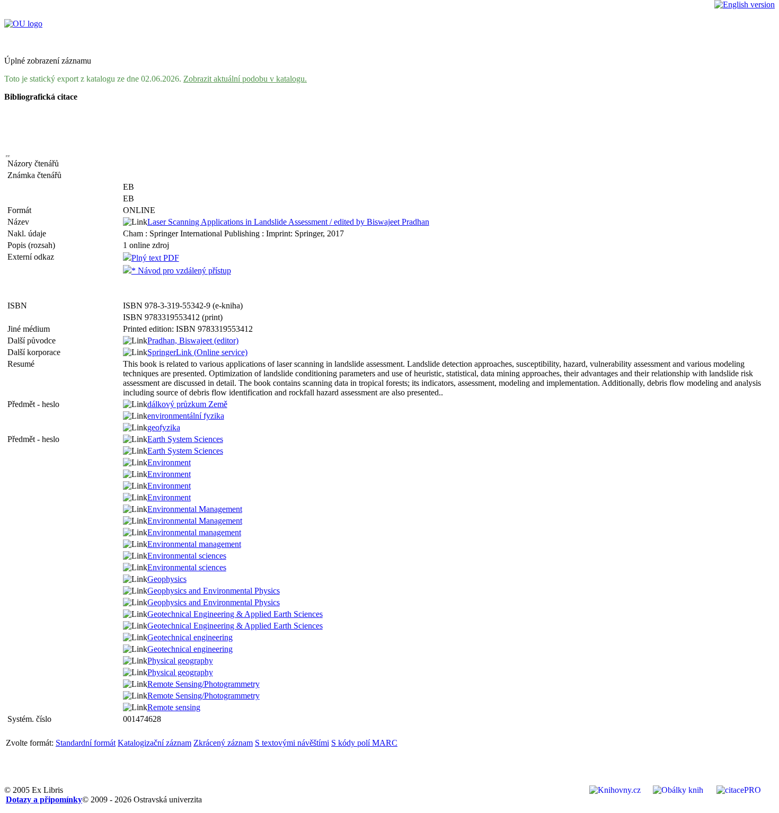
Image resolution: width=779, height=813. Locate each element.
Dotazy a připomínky (44, 799)
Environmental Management (194, 509)
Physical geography (180, 660)
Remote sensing (173, 707)
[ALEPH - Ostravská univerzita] (23, 23)
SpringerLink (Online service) (197, 352)
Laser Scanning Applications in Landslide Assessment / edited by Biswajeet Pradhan (288, 221)
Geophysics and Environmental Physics (213, 590)
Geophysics (167, 579)
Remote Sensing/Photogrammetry (203, 683)
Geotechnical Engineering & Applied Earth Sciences (235, 613)
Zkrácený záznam (223, 742)
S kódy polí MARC (364, 742)
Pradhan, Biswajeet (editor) (192, 340)
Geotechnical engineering (190, 637)
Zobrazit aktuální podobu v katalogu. (245, 78)
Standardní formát (86, 742)
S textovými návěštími (292, 742)
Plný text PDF (155, 257)
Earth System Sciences (185, 439)
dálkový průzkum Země (187, 404)
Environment (169, 462)
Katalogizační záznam (154, 742)
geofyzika (163, 427)
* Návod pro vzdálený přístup (181, 270)
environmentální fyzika (185, 415)
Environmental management (194, 532)
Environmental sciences (186, 555)
